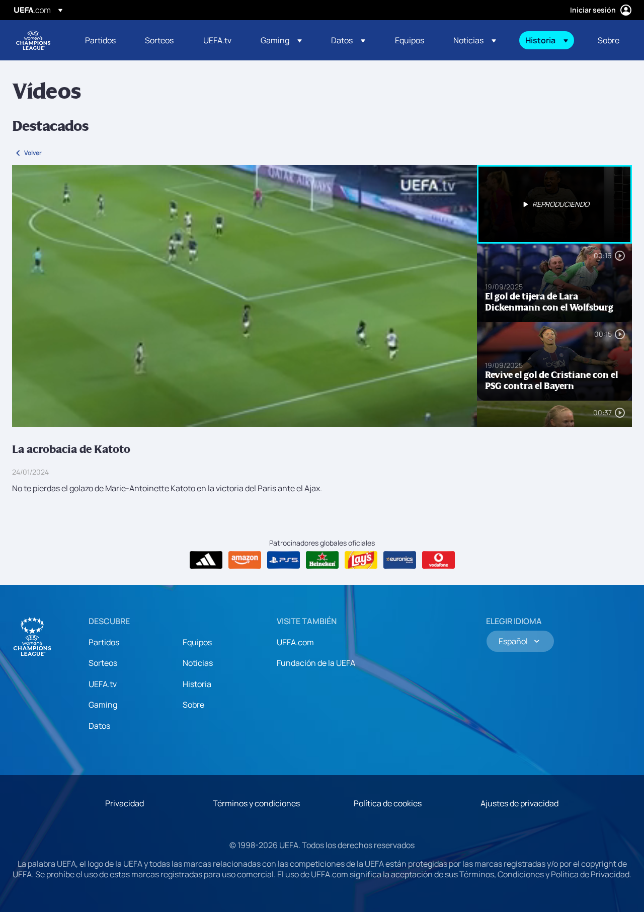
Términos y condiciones (256, 803)
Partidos (104, 642)
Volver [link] (33, 152)
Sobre (193, 704)
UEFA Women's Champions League (33, 40)
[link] (100, 40)
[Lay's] (361, 560)
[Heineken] (322, 560)
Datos (99, 725)
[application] (244, 296)
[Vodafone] (438, 560)
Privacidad (124, 803)
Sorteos (103, 662)
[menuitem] (102, 40)
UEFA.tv (103, 684)
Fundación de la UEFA (316, 662)
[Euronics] (399, 560)
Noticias (198, 662)
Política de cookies (388, 803)
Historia (197, 684)
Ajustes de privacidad (519, 803)
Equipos (197, 642)
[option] (554, 204)
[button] (281, 40)
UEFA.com (295, 642)
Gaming (103, 704)
